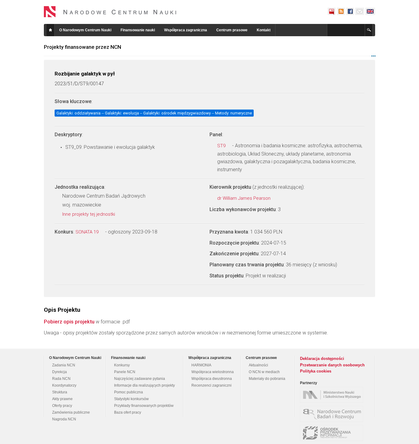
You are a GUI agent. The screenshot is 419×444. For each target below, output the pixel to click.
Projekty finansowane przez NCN (82, 47)
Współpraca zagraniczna (185, 30)
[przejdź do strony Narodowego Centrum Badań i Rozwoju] (333, 414)
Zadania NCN (63, 365)
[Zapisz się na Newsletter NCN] (359, 11)
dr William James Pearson (244, 198)
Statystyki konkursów (131, 399)
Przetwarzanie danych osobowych (332, 365)
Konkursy (122, 365)
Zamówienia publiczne (71, 412)
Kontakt (264, 30)
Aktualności (258, 365)
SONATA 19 (87, 232)
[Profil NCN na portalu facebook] (350, 11)
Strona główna (50, 30)
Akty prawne (62, 399)
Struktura (59, 392)
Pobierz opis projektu (69, 322)
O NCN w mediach (264, 372)
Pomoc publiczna (128, 392)
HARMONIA (201, 365)
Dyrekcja (59, 372)
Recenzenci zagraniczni (211, 385)
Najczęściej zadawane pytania (139, 378)
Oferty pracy (62, 405)
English (370, 11)
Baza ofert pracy (127, 412)
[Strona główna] (110, 11)
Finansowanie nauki (138, 30)
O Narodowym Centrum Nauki (85, 30)
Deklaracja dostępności (322, 358)
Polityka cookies (315, 371)
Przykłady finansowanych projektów (144, 405)
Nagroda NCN (64, 419)
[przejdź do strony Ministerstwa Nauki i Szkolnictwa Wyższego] (333, 395)
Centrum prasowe (232, 30)
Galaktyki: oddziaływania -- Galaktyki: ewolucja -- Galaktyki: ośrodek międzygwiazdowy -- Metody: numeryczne (154, 113)
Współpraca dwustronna (211, 378)
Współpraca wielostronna (212, 372)
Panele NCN (124, 372)
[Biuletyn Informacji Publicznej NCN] (332, 11)
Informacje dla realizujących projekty (144, 385)
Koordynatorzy (64, 385)
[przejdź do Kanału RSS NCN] (341, 11)
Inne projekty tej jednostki (89, 214)
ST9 (222, 146)
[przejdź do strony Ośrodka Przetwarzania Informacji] (333, 433)
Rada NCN (61, 378)
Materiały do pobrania (267, 378)
